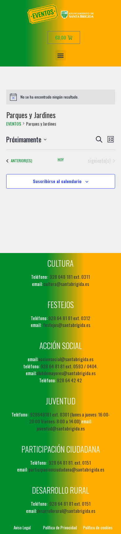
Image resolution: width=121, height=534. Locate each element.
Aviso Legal (22, 527)
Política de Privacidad (60, 527)
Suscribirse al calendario (57, 181)
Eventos (13, 124)
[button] (61, 55)
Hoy (61, 159)
